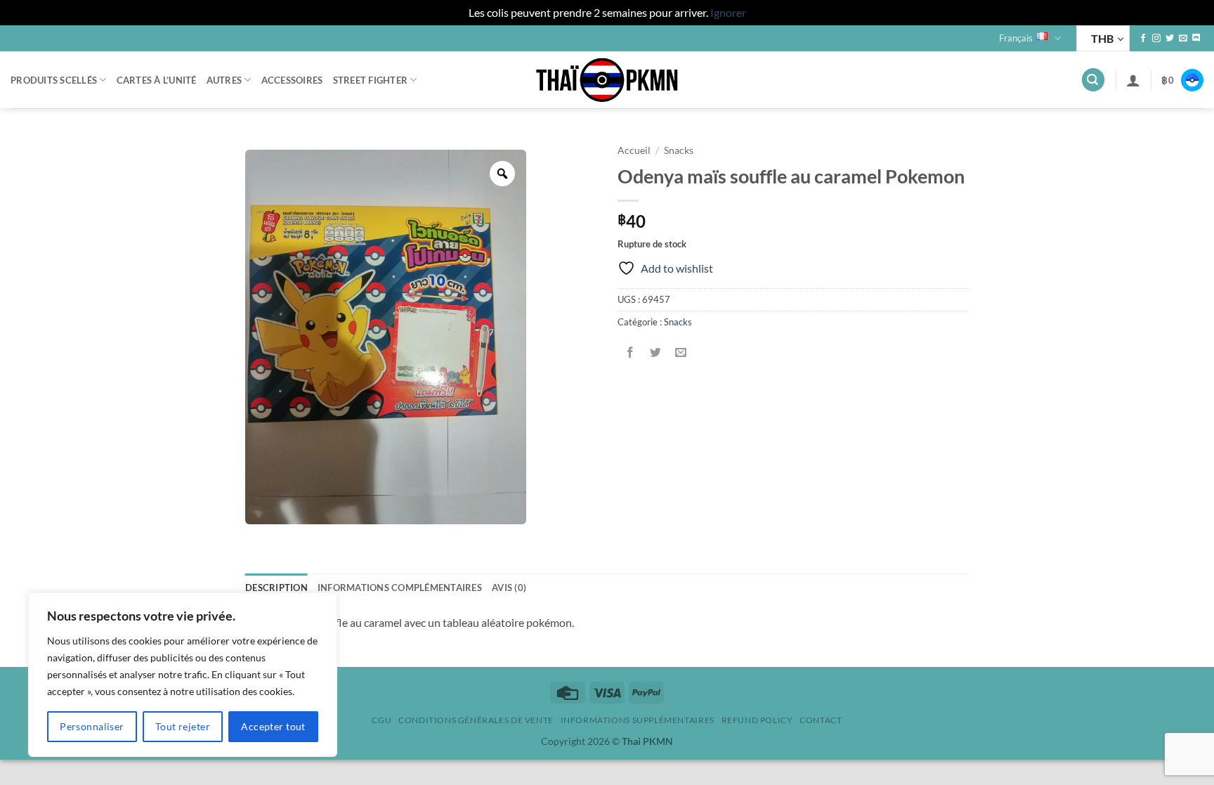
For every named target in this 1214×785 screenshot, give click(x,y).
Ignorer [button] (728, 12)
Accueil (634, 150)
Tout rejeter (182, 726)
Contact (820, 720)
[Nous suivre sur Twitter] (1170, 39)
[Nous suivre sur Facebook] (1143, 39)
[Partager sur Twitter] (655, 353)
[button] (1093, 79)
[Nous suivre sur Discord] (1196, 39)
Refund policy (757, 720)
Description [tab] (276, 587)
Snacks (678, 150)
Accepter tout (273, 726)
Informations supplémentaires (637, 720)
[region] (182, 674)
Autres (224, 80)
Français (1016, 38)
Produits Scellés (54, 80)
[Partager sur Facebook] (630, 353)
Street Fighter (370, 80)
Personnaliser (92, 726)
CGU (381, 720)
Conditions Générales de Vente (476, 720)
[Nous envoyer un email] (1183, 39)
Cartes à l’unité (157, 80)
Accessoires (292, 80)
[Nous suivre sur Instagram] (1156, 39)
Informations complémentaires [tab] (400, 587)
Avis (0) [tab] (509, 587)
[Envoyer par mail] (681, 353)
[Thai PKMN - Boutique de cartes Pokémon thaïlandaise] (607, 80)
